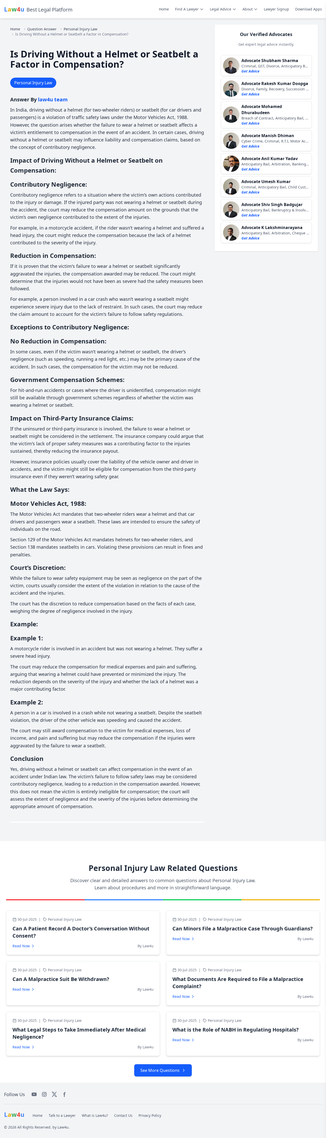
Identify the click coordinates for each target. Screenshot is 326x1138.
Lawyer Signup (276, 9)
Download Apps (308, 9)
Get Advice (250, 71)
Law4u (63, 1127)
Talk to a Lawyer (62, 1115)
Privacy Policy (150, 1115)
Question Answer (42, 29)
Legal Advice (220, 9)
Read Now (21, 945)
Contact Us (123, 1115)
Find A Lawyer (187, 9)
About (247, 9)
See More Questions (160, 1070)
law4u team (53, 99)
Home (164, 9)
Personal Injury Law (80, 29)
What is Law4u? (95, 1115)
